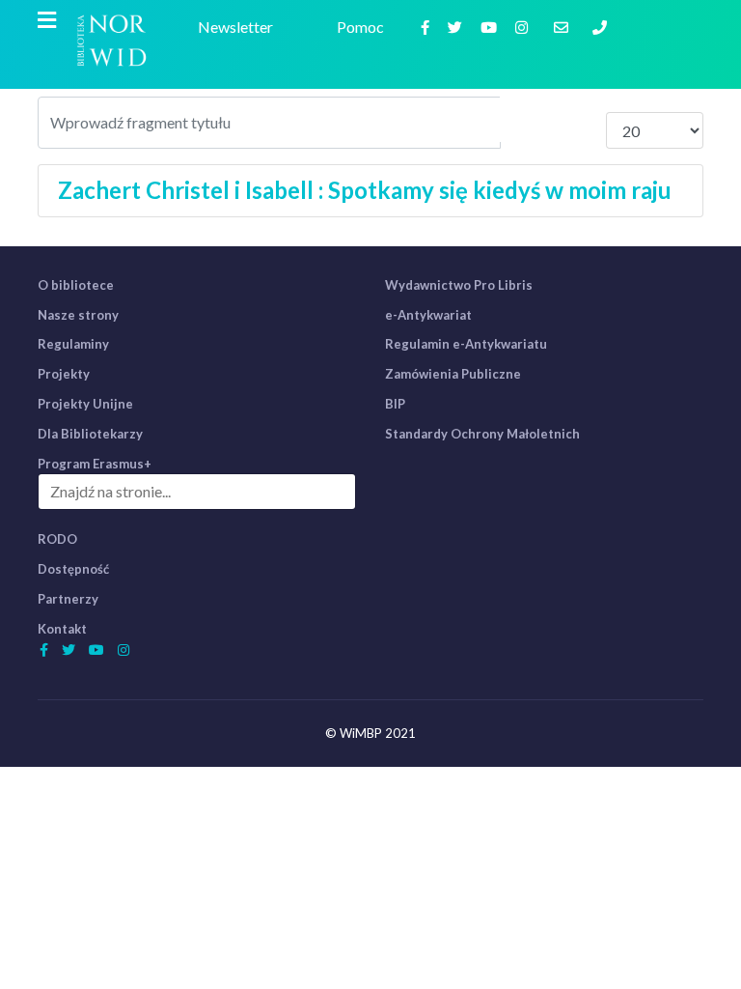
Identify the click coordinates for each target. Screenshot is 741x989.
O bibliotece (76, 285)
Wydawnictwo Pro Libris (459, 285)
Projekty (64, 373)
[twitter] (457, 26)
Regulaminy (73, 344)
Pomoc (363, 26)
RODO (57, 539)
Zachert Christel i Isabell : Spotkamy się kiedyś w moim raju (365, 190)
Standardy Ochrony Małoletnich (482, 433)
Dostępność (73, 569)
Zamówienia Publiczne (453, 373)
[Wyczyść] (579, 119)
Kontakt (62, 628)
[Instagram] (524, 26)
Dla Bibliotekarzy (90, 433)
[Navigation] (47, 20)
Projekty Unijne (85, 403)
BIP (395, 403)
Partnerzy (68, 599)
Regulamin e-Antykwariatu (466, 344)
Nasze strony (78, 315)
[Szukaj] (527, 119)
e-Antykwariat (428, 315)
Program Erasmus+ (94, 463)
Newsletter (238, 26)
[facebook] (427, 26)
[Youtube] (491, 26)
